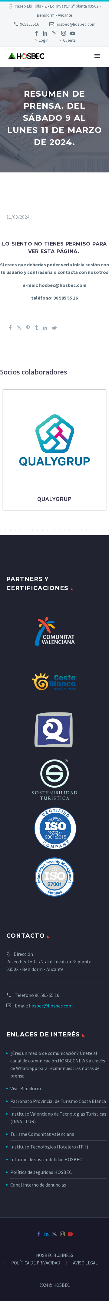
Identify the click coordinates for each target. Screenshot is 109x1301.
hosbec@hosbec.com (75, 24)
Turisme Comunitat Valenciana (42, 1134)
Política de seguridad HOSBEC (41, 1172)
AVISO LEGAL (85, 1263)
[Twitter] (54, 33)
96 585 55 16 (47, 995)
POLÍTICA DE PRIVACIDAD (35, 1263)
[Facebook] (36, 33)
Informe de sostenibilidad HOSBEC (46, 1159)
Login (43, 40)
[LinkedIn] (45, 33)
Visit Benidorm (25, 1088)
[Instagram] (63, 33)
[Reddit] (54, 327)
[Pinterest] (27, 327)
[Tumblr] (36, 327)
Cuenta (69, 40)
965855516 (29, 24)
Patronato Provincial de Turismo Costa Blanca (58, 1101)
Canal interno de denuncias (38, 1185)
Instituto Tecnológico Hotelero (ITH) (49, 1147)
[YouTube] (72, 33)
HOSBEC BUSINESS (54, 1255)
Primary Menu (97, 55)
